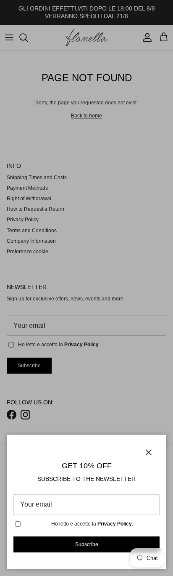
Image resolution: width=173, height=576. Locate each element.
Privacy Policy (114, 524)
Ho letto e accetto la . (92, 524)
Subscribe (86, 544)
